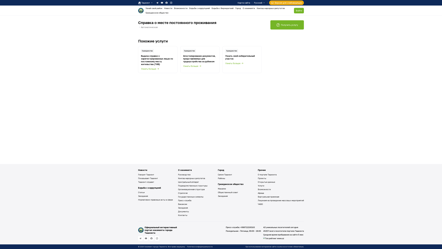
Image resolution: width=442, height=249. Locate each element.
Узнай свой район (153, 8)
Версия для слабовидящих (288, 2)
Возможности (181, 8)
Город (238, 8)
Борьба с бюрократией (223, 8)
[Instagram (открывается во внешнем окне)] (171, 2)
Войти (299, 10)
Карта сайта (244, 3)
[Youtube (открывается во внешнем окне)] (162, 2)
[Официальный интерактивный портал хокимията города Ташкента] (141, 10)
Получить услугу (289, 25)
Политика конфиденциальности (200, 247)
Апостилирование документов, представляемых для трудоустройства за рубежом (199, 59)
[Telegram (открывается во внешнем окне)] (157, 2)
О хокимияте (249, 8)
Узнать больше (148, 69)
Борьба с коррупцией (199, 8)
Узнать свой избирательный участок (240, 57)
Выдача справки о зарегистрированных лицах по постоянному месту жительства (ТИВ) (157, 60)
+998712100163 (247, 227)
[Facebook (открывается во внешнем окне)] (166, 2)
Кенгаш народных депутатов (271, 8)
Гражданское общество (156, 13)
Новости (168, 8)
